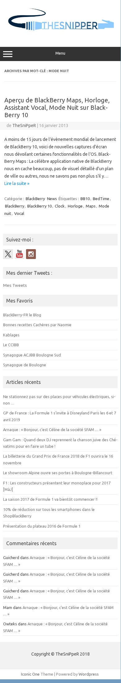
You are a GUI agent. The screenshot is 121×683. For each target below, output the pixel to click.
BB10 (85, 198)
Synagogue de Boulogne (24, 365)
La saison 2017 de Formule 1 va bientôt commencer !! (50, 499)
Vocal (19, 213)
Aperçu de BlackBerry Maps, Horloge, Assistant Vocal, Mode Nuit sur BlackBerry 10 (57, 107)
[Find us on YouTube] (19, 254)
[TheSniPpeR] (60, 33)
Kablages (11, 335)
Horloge (75, 206)
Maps (91, 206)
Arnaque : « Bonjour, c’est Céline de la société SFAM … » (52, 429)
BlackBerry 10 (39, 206)
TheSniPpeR (24, 125)
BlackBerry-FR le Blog (22, 315)
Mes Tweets (15, 285)
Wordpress (89, 674)
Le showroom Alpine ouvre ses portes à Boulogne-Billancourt (57, 473)
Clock (60, 206)
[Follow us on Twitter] (8, 254)
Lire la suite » (16, 183)
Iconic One (30, 674)
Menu (60, 53)
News (52, 198)
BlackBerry (35, 198)
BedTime (101, 198)
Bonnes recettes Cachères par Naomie (37, 325)
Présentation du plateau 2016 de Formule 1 (41, 526)
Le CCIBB (11, 345)
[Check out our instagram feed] (31, 254)
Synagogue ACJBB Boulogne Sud (32, 355)
